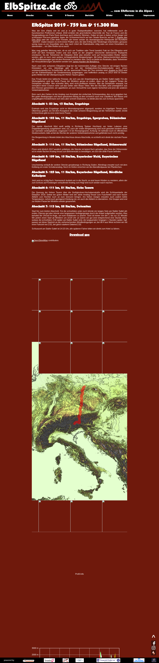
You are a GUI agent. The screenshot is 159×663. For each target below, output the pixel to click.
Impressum (149, 15)
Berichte (89, 15)
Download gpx (80, 234)
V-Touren (69, 15)
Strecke (30, 15)
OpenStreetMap (41, 240)
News (10, 15)
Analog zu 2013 (116, 70)
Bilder (109, 15)
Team (49, 15)
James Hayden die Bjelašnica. (86, 62)
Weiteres (129, 15)
